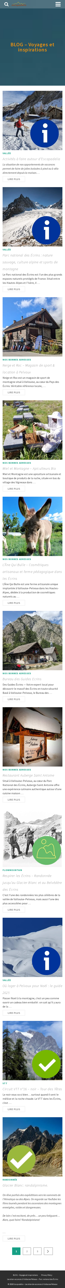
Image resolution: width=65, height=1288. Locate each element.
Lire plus (14, 179)
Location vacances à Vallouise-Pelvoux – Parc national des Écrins (32, 1279)
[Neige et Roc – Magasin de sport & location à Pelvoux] (32, 327)
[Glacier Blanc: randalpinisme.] (32, 1147)
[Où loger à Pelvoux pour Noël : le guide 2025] (32, 947)
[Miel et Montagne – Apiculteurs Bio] (32, 430)
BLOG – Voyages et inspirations (25, 1275)
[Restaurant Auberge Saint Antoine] (32, 737)
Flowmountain (12, 870)
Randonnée (10, 1179)
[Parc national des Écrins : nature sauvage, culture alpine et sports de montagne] (32, 216)
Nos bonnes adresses (17, 359)
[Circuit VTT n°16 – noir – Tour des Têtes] (32, 1050)
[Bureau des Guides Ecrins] (32, 640)
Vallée (7, 153)
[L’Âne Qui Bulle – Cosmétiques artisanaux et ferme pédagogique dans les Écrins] (32, 526)
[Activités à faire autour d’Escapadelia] (32, 120)
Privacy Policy (46, 1275)
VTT (5, 1083)
